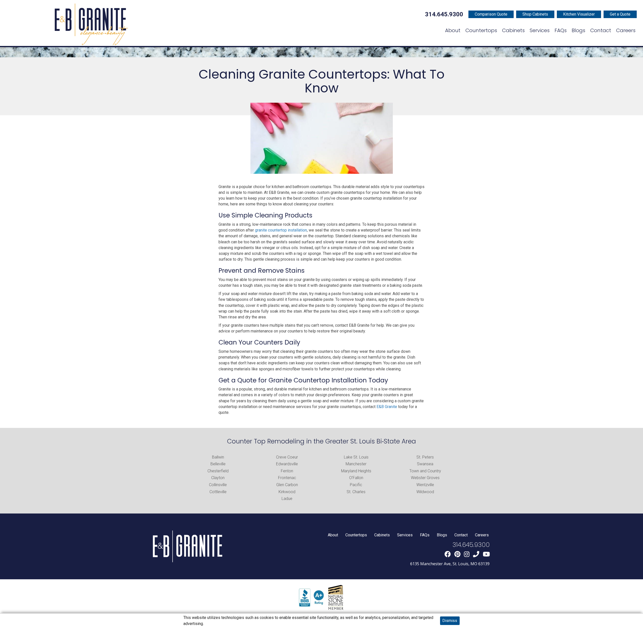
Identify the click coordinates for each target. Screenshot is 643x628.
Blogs (442, 535)
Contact (461, 535)
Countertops (356, 535)
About (333, 535)
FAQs (425, 535)
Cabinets (382, 535)
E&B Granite (387, 406)
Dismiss (449, 620)
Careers (482, 535)
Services (405, 535)
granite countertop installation (281, 230)
